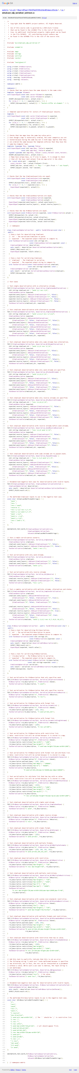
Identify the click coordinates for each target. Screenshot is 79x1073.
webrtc (5, 10)
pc (62, 10)
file (44, 18)
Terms (24, 1070)
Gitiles (12, 1070)
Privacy (18, 1070)
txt (70, 1070)
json (75, 1070)
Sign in (75, 3)
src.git (13, 10)
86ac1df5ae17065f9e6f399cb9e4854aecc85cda (37, 10)
